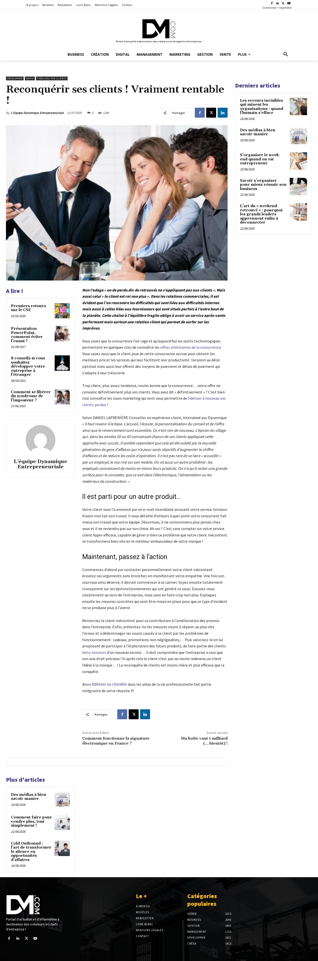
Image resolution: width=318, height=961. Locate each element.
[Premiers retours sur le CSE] (62, 311)
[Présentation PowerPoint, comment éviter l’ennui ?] (62, 333)
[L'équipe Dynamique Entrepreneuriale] (40, 440)
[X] (283, 3)
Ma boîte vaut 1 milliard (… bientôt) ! (204, 741)
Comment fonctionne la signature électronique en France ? (116, 741)
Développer (15, 78)
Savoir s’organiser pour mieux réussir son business (263, 184)
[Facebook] (272, 3)
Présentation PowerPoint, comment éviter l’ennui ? (27, 334)
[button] (286, 54)
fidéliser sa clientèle (109, 684)
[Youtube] (289, 3)
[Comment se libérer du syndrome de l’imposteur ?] (62, 397)
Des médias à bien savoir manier (28, 796)
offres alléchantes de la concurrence (190, 347)
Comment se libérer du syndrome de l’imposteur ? (31, 396)
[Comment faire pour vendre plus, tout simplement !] (62, 822)
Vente (30, 78)
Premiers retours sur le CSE (28, 308)
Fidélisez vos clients (52, 78)
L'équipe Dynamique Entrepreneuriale (37, 113)
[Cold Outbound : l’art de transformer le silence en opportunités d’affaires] (62, 848)
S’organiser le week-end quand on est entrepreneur (260, 159)
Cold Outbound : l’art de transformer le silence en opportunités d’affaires (31, 851)
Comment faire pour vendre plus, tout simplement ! (31, 821)
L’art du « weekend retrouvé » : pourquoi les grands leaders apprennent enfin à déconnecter (261, 214)
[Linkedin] (277, 3)
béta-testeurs (94, 652)
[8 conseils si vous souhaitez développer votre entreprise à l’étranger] (62, 363)
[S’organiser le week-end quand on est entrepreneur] (298, 161)
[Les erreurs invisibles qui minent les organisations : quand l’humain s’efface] (298, 106)
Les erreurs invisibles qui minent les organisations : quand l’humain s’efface (261, 106)
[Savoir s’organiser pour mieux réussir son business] (298, 186)
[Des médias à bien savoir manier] (62, 799)
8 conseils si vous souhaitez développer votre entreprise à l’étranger (28, 366)
